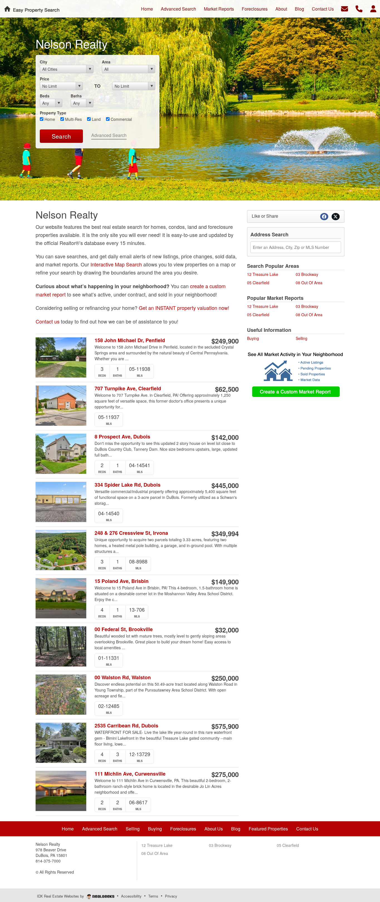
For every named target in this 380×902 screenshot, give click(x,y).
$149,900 (225, 581)
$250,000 (225, 678)
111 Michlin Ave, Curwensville (130, 774)
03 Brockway (307, 274)
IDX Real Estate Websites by (61, 896)
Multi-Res (73, 119)
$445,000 (225, 485)
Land (96, 119)
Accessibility (131, 896)
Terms (153, 896)
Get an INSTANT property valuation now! (184, 307)
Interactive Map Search (116, 264)
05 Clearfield (258, 282)
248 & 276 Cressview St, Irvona (131, 533)
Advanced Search (109, 135)
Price (44, 79)
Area (106, 62)
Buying (253, 338)
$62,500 (227, 389)
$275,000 (225, 774)
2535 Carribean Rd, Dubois (126, 726)
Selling (301, 338)
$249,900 (225, 340)
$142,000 (225, 437)
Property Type (53, 113)
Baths (76, 96)
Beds (45, 96)
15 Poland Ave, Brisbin (122, 581)
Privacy (171, 896)
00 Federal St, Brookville (124, 629)
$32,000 (227, 629)
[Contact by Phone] (359, 8)
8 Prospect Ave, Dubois (122, 437)
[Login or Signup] (373, 8)
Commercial (121, 119)
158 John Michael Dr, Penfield (130, 340)
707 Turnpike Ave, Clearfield (128, 388)
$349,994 (225, 533)
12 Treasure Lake (262, 274)
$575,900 (225, 726)
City (43, 62)
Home (49, 119)
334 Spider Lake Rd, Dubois (128, 485)
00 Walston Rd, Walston (123, 677)
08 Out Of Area (309, 282)
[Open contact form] (344, 8)
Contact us (48, 321)
